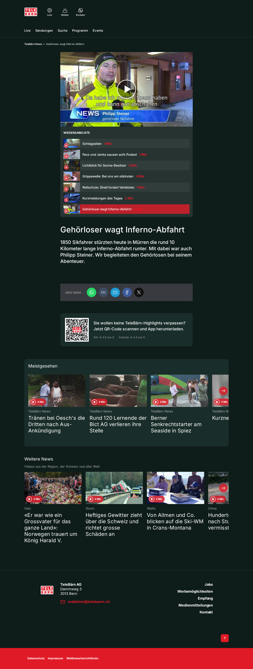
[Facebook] (127, 292)
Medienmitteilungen (195, 605)
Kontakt (206, 612)
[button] (103, 292)
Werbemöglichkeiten (195, 591)
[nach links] (29, 391)
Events (98, 30)
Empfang (205, 598)
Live (27, 30)
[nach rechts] (223, 391)
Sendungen (44, 30)
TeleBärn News (33, 44)
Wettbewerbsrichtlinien (82, 658)
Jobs (209, 584)
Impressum (55, 658)
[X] (139, 292)
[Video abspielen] (126, 89)
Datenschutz (36, 658)
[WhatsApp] (91, 292)
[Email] (115, 292)
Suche (62, 30)
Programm (80, 30)
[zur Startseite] (31, 12)
